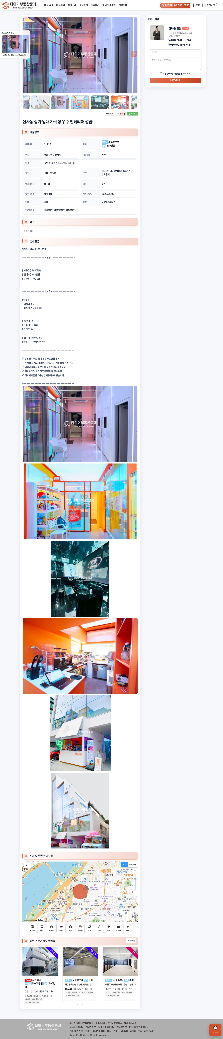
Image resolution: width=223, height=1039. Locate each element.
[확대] (135, 870)
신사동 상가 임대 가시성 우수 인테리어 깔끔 (15, 55)
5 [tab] (86, 88)
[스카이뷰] (132, 864)
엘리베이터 (29, 184)
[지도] (124, 864)
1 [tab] (68, 88)
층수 (27, 173)
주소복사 (133, 114)
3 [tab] (77, 88)
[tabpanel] (80, 55)
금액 (85, 144)
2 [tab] (73, 88)
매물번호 (29, 144)
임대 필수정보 (109, 5)
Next (132, 53)
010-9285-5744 (181, 40)
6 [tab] (91, 88)
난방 (27, 202)
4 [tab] (82, 88)
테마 (85, 184)
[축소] (135, 893)
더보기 (132, 941)
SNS (110, 114)
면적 (27, 163)
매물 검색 (48, 5)
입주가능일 (29, 194)
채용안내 (123, 5)
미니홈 (185, 28)
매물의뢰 (60, 5)
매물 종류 (87, 155)
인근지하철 (29, 210)
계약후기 (95, 5)
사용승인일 (87, 194)
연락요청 (176, 80)
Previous (21, 101)
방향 (85, 202)
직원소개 (83, 5)
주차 (85, 173)
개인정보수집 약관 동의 (172, 74)
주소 (27, 155)
